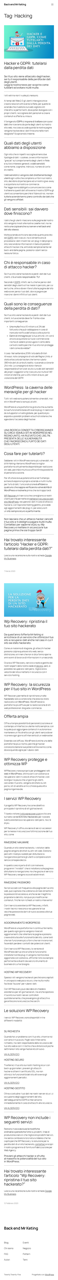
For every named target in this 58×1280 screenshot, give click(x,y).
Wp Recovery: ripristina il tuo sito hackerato (25, 623)
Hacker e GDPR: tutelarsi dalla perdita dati (25, 65)
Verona (39, 665)
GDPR (10, 237)
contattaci (40, 1144)
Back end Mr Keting (15, 4)
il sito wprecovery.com (30, 813)
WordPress (49, 1274)
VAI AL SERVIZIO (11, 1054)
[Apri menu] (52, 4)
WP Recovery (10, 495)
